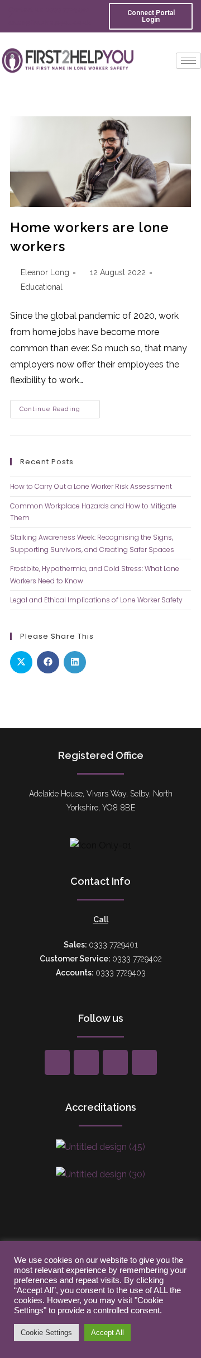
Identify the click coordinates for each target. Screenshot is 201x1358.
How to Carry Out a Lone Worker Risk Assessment (91, 486)
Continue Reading (60, 406)
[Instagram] (115, 1062)
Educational (42, 286)
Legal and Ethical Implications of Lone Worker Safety (96, 600)
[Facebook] (57, 1062)
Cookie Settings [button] (46, 1332)
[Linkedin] (144, 1062)
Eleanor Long (45, 272)
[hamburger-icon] (188, 61)
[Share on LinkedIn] (75, 662)
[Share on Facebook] (48, 662)
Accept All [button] (107, 1332)
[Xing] (86, 1062)
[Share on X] (21, 662)
